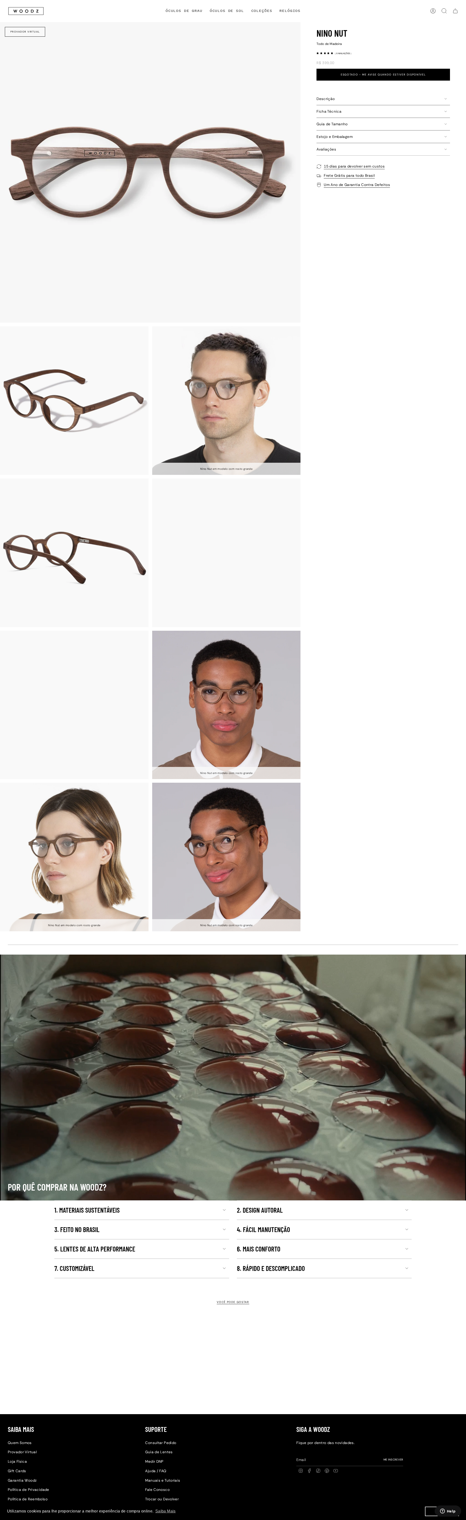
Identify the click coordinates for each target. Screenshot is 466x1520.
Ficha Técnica (328, 111)
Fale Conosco (157, 1489)
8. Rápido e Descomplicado (271, 1268)
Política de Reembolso (28, 1499)
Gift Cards (17, 1471)
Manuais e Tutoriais (162, 1480)
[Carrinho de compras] (455, 11)
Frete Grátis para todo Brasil (349, 175)
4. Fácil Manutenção (263, 1229)
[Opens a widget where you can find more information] (447, 1511)
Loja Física (17, 1461)
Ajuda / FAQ (155, 1471)
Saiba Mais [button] (165, 1511)
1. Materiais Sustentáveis (87, 1210)
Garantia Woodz (22, 1480)
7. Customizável (74, 1268)
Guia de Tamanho (332, 124)
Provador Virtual (25, 31)
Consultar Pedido (160, 1442)
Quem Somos (20, 1442)
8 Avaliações (343, 53)
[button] (262, 11)
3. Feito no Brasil (77, 1229)
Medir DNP (154, 1461)
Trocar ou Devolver (162, 1499)
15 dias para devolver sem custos (354, 166)
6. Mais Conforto (258, 1249)
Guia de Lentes (159, 1452)
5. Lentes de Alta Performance (94, 1249)
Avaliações (326, 149)
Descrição (325, 98)
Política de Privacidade (28, 1489)
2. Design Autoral (260, 1210)
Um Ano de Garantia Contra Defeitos (357, 184)
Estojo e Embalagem (334, 136)
